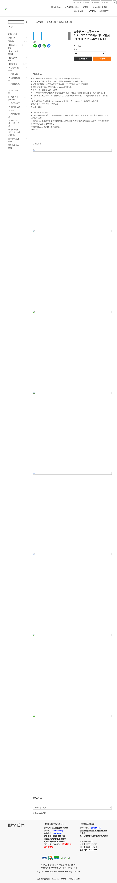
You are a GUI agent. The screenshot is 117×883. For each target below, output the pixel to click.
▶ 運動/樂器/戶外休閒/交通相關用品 (14, 132)
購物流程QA (56, 7)
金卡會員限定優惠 (100, 7)
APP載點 (92, 11)
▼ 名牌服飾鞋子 (14, 85)
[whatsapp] (44, 46)
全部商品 (40, 22)
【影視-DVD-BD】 (13, 59)
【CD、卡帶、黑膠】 (14, 52)
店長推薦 (12, 37)
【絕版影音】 (13, 64)
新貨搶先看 (79, 11)
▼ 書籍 (11, 110)
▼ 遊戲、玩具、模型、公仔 (13, 123)
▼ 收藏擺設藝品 (14, 115)
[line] (35, 46)
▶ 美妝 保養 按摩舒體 (13, 98)
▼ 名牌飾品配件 (14, 79)
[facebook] (39, 46)
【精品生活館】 (12, 46)
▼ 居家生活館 (14, 107)
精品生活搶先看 (65, 22)
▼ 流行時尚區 (14, 103)
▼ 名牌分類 (13, 74)
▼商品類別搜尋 (71, 7)
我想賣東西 (104, 11)
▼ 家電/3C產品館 (13, 69)
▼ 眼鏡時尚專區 (14, 91)
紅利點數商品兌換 (13, 146)
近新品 (86, 7)
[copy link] (49, 46)
